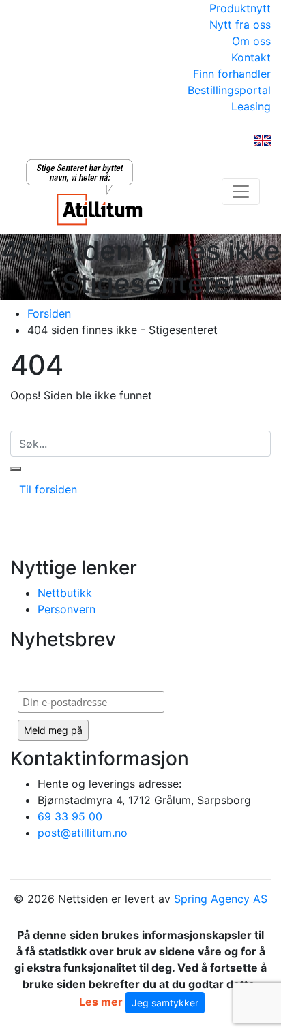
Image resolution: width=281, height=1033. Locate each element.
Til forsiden (48, 489)
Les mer (101, 1001)
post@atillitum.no (83, 832)
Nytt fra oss (240, 24)
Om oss (251, 41)
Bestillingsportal (229, 90)
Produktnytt (240, 8)
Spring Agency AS (220, 899)
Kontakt (251, 57)
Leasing (251, 106)
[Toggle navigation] (241, 191)
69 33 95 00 (70, 816)
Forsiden (49, 313)
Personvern (66, 609)
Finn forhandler (232, 73)
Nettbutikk (65, 593)
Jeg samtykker (165, 1002)
